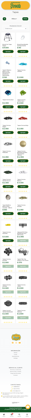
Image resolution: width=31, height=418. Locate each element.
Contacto (15, 375)
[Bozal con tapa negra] (8, 37)
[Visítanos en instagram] (16, 342)
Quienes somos (15, 356)
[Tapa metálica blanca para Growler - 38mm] (8, 197)
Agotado (23, 240)
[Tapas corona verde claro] (23, 92)
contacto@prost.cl (16, 390)
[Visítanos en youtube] (19, 342)
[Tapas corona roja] (23, 118)
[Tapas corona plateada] (8, 143)
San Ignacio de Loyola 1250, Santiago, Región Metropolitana (13, 393)
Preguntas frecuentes (15, 373)
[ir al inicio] (16, 337)
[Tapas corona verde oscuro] (8, 172)
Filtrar (25, 19)
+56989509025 (16, 386)
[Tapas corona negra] (8, 118)
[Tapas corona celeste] (23, 62)
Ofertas (15, 352)
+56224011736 (16, 388)
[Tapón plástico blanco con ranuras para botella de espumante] (8, 62)
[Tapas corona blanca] (23, 172)
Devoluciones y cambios (15, 371)
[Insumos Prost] (15, 5)
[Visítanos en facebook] (12, 342)
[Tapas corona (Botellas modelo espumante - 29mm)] (23, 143)
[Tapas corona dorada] (23, 197)
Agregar (8, 51)
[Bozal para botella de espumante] (23, 37)
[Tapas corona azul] (8, 92)
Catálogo (16, 358)
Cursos (15, 354)
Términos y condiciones (15, 369)
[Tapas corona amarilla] (8, 224)
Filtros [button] (14, 19)
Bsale (25, 409)
